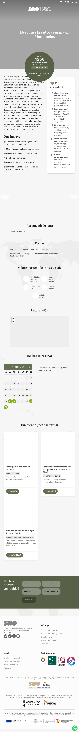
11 (10, 389)
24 (6, 401)
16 (31, 389)
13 (18, 389)
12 (14, 389)
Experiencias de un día (49, 630)
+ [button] (13, 318)
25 (10, 401)
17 (6, 395)
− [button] (13, 321)
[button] (74, 197)
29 (27, 401)
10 (6, 389)
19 (14, 395)
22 (27, 395)
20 (18, 395)
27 (18, 401)
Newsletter (45, 644)
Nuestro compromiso (49, 640)
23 (31, 395)
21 (23, 395)
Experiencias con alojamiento (52, 633)
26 (14, 401)
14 (23, 389)
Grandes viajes (46, 637)
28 (23, 401)
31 (6, 407)
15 (27, 389)
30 (31, 401)
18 (10, 395)
